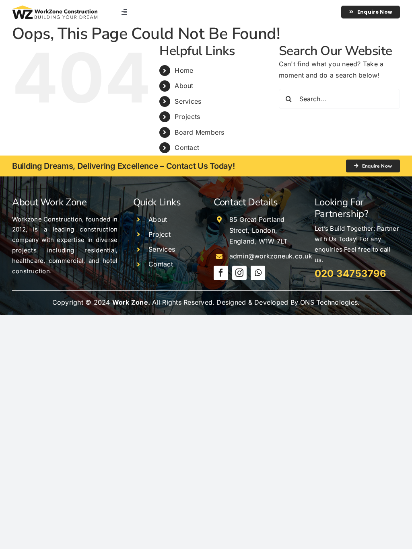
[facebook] (221, 273)
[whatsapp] (258, 273)
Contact (187, 147)
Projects (187, 117)
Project (159, 234)
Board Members (199, 132)
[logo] (54, 8)
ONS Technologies (329, 302)
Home (184, 70)
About (184, 86)
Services (188, 101)
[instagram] (239, 273)
